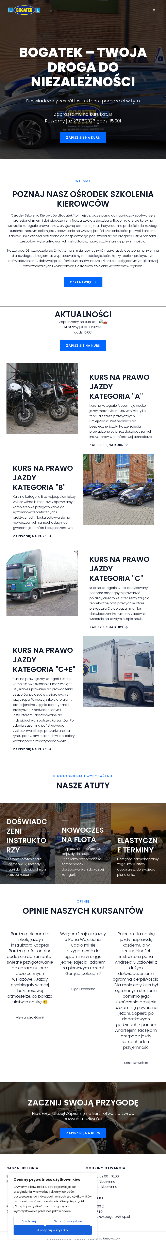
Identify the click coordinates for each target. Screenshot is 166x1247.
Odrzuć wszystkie (68, 1221)
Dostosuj (28, 1221)
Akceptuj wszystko (52, 1230)
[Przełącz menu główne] (154, 10)
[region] (52, 1206)
